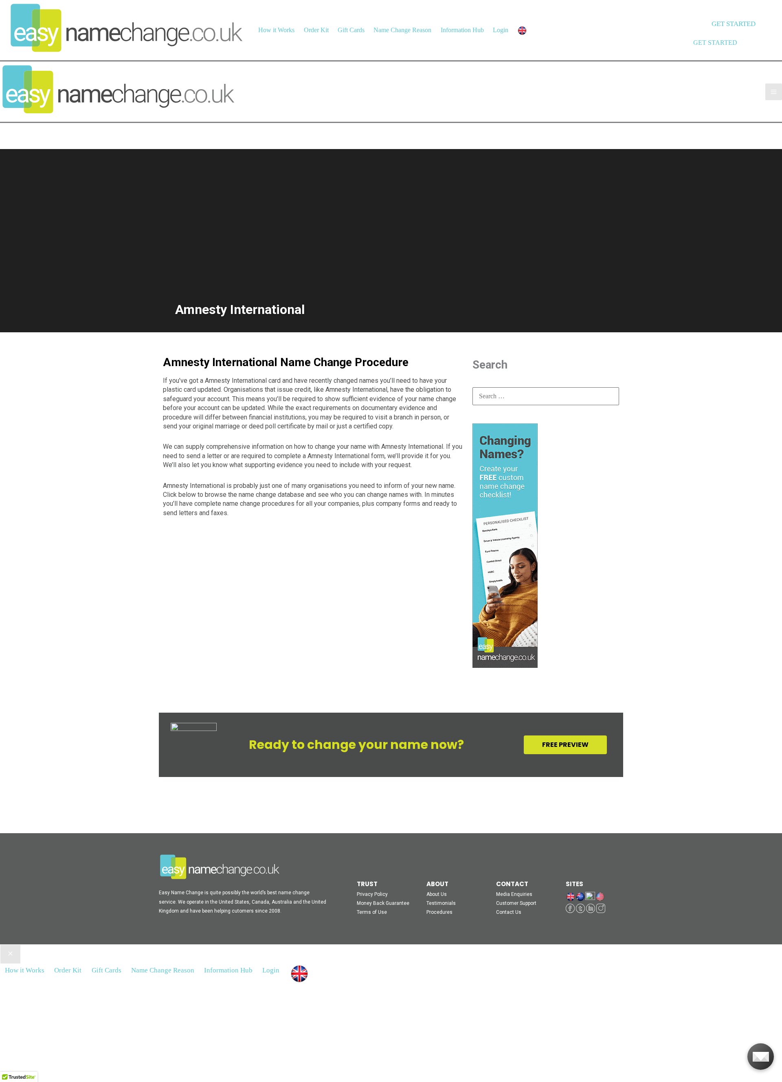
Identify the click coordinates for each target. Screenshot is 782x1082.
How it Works (276, 29)
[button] (733, 24)
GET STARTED (715, 42)
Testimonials (441, 903)
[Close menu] (10, 954)
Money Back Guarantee (383, 903)
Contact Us (508, 912)
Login (500, 29)
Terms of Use (372, 912)
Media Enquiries (514, 894)
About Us (436, 894)
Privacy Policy (372, 894)
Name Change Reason (402, 29)
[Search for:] (545, 396)
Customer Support (516, 903)
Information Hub (462, 29)
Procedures (439, 912)
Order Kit (316, 29)
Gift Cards (351, 29)
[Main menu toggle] (773, 91)
